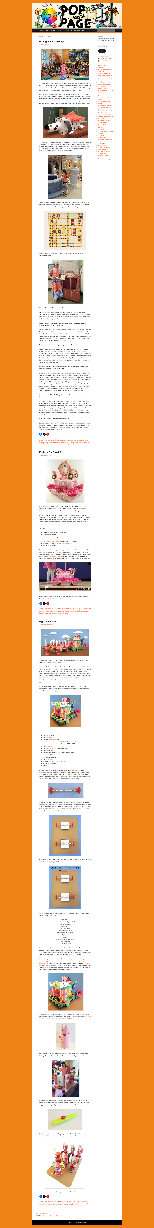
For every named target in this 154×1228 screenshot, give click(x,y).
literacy (73, 442)
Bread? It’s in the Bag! (104, 77)
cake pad (78, 744)
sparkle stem (58, 961)
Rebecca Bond (79, 611)
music (76, 442)
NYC (87, 442)
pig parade (65, 550)
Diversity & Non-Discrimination (77, 1222)
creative (68, 440)
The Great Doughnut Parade (61, 613)
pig (46, 1204)
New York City (82, 442)
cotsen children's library (50, 440)
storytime (78, 444)
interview (76, 440)
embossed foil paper (77, 961)
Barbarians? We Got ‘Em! (105, 139)
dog (72, 440)
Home (41, 30)
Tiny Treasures (102, 86)
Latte (82, 440)
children (41, 440)
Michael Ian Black (82, 1203)
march (51, 611)
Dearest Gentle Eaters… (104, 101)
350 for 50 (100, 103)
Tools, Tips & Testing (104, 159)
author (67, 439)
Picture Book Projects (49, 439)
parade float (61, 611)
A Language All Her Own (105, 105)
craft (58, 440)
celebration (79, 608)
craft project (63, 440)
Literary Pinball (102, 124)
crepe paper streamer (74, 959)
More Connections (103, 149)
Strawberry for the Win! (104, 84)
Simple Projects (102, 153)
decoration (65, 610)
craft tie (77, 556)
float (47, 1203)
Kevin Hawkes (62, 1203)
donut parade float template (51, 541)
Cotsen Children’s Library (77, 30)
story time (63, 444)
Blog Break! (101, 67)
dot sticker (88, 1016)
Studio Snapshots (103, 157)
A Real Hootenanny (103, 128)
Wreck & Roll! (102, 118)
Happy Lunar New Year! (104, 126)
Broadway (87, 439)
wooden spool (54, 740)
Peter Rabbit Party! (103, 130)
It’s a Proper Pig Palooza (105, 75)
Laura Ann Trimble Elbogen (59, 442)
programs (57, 444)
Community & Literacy (104, 82)
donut (70, 610)
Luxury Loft (101, 135)
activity (62, 439)
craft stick (50, 746)
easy (78, 610)
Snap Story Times (103, 155)
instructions (87, 610)
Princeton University (111, 1214)
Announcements (102, 145)
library (68, 442)
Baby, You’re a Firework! (104, 73)
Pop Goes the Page (41, 1214)
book (79, 439)
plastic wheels (73, 770)
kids (80, 440)
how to (82, 610)
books (82, 439)
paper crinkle (56, 556)
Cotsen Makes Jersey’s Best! (106, 111)
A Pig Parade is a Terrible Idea (67, 1201)
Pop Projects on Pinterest (107, 58)
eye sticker (75, 1016)
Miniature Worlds (102, 88)
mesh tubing (46, 963)
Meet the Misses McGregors (105, 116)
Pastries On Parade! (50, 452)
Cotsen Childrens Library (107, 61)
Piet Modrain (46, 444)
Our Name (66, 30)
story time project (70, 444)
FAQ (59, 30)
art (65, 439)
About (47, 30)
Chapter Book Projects (104, 147)
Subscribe (102, 51)
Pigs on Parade (47, 621)
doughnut (74, 610)
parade (41, 444)
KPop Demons (102, 137)
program (52, 444)
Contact (53, 30)
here (87, 144)
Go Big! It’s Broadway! (51, 41)
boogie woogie (73, 439)
